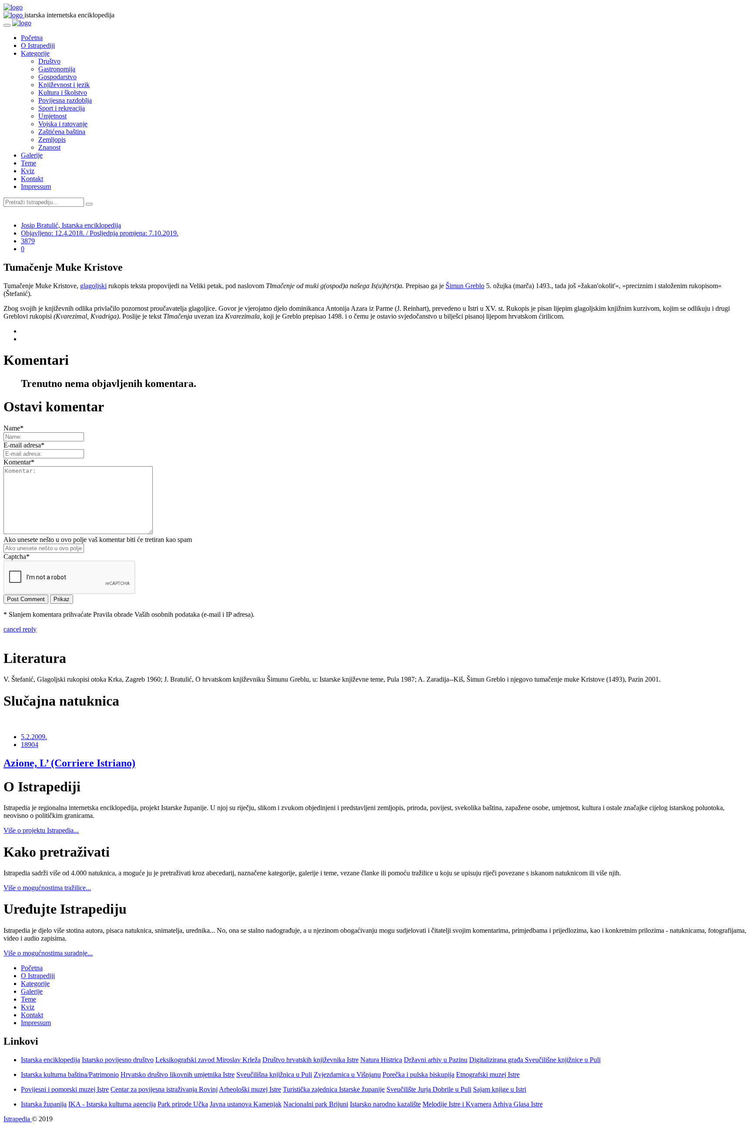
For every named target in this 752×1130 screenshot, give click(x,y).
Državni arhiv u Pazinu (435, 1059)
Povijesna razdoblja (65, 100)
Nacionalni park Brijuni (315, 1104)
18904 (29, 744)
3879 (28, 241)
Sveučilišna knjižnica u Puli (274, 1074)
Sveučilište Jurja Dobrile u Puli (428, 1089)
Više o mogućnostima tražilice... (47, 887)
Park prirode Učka (183, 1104)
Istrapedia (17, 1119)
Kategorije (35, 53)
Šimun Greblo (465, 285)
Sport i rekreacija (61, 108)
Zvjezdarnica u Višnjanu (347, 1074)
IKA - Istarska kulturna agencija (112, 1104)
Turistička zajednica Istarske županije (334, 1089)
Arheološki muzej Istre (250, 1089)
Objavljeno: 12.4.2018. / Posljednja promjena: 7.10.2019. (99, 233)
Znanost (49, 147)
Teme (28, 163)
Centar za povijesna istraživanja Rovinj (164, 1089)
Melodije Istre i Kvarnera (457, 1104)
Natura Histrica (381, 1059)
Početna (32, 37)
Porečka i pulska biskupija (418, 1074)
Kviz (27, 171)
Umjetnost (52, 116)
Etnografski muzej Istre (488, 1074)
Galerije (32, 155)
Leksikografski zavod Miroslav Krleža (208, 1059)
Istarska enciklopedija (50, 1059)
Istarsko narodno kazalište (385, 1104)
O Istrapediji (38, 45)
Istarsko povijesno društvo (118, 1059)
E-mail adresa (23, 445)
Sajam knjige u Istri (499, 1089)
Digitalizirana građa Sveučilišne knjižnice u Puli (535, 1059)
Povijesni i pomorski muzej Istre (65, 1089)
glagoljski (93, 285)
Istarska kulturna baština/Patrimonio (70, 1074)
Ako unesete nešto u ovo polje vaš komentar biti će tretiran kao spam (97, 539)
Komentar (18, 462)
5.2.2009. (34, 736)
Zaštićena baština (61, 131)
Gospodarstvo (57, 77)
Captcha (16, 556)
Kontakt (32, 178)
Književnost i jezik (64, 84)
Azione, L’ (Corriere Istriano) (69, 763)
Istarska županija (44, 1104)
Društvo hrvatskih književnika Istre (310, 1059)
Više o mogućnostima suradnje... (48, 953)
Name (13, 428)
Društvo (49, 61)
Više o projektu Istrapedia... (41, 830)
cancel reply (20, 629)
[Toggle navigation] (6, 25)
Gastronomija (56, 69)
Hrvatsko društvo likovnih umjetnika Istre (178, 1074)
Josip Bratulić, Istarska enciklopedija (71, 225)
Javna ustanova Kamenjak (246, 1104)
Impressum (36, 186)
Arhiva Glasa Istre (518, 1104)
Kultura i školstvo (62, 92)
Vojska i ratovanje (62, 124)
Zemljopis (52, 139)
